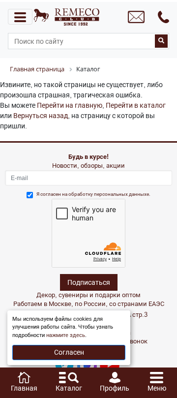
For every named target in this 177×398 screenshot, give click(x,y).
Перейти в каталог (136, 105)
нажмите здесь (65, 335)
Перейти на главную (69, 105)
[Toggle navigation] (20, 17)
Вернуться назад (40, 116)
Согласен (69, 352)
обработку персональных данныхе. (109, 194)
